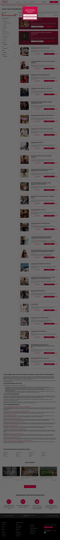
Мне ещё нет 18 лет (30, 18)
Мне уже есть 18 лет (30, 15)
